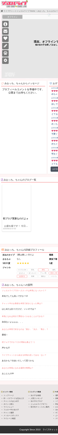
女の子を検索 (36, 395)
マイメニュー (9, 407)
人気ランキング (37, 398)
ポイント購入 (9, 404)
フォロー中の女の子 (11, 410)
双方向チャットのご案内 (40, 407)
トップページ (9, 395)
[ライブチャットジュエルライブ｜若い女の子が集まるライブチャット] (15, 3)
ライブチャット (50, 429)
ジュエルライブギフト (39, 404)
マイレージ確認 (9, 418)
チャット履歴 (9, 413)
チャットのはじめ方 (11, 401)
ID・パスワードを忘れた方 (14, 398)
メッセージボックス (11, 415)
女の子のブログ (37, 401)
